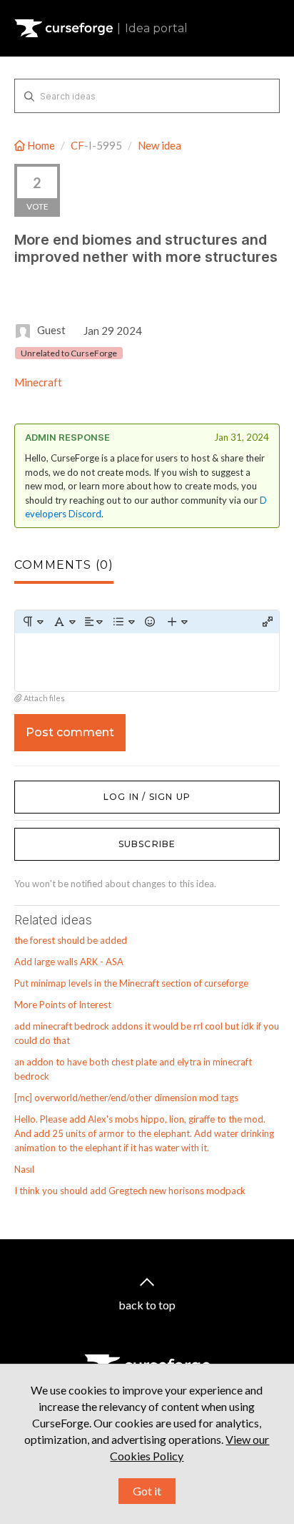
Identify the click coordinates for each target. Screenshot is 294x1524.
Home (41, 145)
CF (77, 145)
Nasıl (24, 1169)
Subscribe (147, 844)
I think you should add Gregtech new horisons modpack (129, 1190)
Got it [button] (147, 1491)
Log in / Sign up (50, 787)
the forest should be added (70, 940)
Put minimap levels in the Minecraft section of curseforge (131, 983)
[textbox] (147, 662)
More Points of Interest (62, 1004)
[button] (32, 621)
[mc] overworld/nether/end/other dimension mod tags (126, 1097)
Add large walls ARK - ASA (68, 961)
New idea (159, 145)
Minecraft (38, 382)
